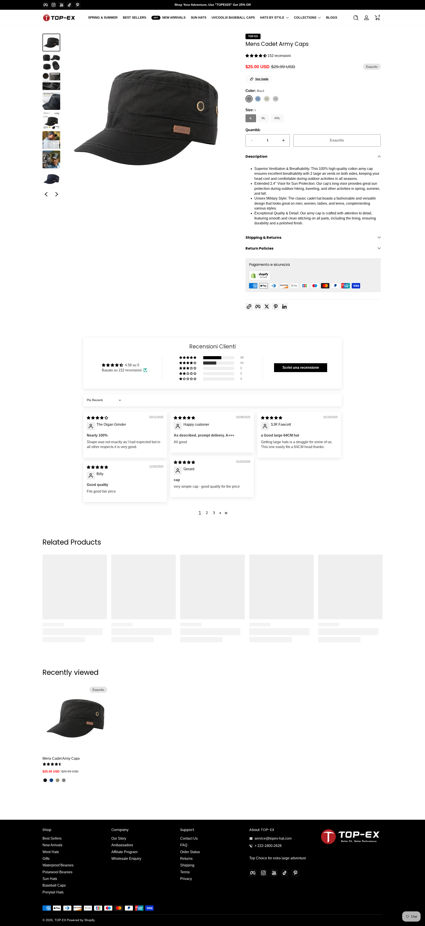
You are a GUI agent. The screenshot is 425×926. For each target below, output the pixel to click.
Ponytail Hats (53, 892)
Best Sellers (52, 838)
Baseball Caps (54, 885)
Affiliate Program (124, 852)
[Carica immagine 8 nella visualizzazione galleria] (51, 179)
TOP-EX (253, 36)
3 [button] (214, 513)
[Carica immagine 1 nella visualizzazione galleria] (51, 42)
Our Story (118, 838)
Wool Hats (50, 852)
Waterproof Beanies (57, 865)
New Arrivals (52, 845)
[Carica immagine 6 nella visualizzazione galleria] (51, 140)
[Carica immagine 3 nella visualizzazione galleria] (51, 81)
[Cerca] (356, 17)
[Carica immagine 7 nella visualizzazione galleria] (51, 159)
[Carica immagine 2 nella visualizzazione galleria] (51, 62)
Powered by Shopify (81, 920)
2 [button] (207, 513)
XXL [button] (277, 118)
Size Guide (262, 79)
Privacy (186, 879)
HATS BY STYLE (272, 17)
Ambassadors (122, 845)
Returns (186, 858)
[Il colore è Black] (45, 780)
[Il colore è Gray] (64, 780)
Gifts (46, 858)
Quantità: (253, 130)
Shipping (187, 865)
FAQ (183, 845)
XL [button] (263, 118)
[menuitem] (74, 838)
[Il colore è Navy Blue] (51, 780)
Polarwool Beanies (57, 872)
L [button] (251, 118)
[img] (97, 418)
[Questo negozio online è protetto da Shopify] (259, 279)
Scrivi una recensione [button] (300, 367)
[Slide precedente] (46, 194)
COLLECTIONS (305, 17)
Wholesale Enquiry (126, 858)
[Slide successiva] (56, 194)
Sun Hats (49, 879)
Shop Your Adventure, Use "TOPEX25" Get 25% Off (212, 4)
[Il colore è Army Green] (57, 780)
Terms (185, 872)
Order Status (190, 852)
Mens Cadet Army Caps (61, 758)
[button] (356, 18)
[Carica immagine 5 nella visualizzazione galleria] (51, 120)
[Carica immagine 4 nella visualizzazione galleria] (51, 101)
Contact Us (189, 838)
